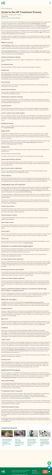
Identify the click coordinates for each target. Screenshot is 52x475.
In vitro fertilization (5, 45)
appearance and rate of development (17, 349)
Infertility (19, 14)
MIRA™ (6, 419)
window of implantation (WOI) (42, 412)
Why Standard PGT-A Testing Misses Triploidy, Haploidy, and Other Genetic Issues (45, 442)
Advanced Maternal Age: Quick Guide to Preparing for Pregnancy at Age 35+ (7, 442)
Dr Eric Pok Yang (16, 18)
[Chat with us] (49, 467)
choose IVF (37, 23)
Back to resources (7, 8)
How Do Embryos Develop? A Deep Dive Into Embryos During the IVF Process (32, 442)
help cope (38, 190)
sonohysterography (28, 242)
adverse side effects (31, 142)
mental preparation (24, 190)
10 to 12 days (7, 362)
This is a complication (6, 59)
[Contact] (49, 471)
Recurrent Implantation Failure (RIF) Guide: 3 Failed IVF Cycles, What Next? (19, 442)
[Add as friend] (49, 463)
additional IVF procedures (10, 377)
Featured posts (12, 14)
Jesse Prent (5, 16)
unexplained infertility (9, 127)
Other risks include (11, 143)
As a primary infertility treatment (9, 51)
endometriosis (7, 74)
